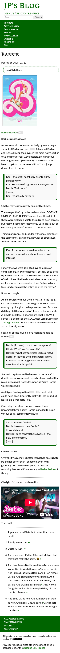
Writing (8, 39)
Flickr (21, 13)
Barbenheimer (9, 132)
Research (9, 42)
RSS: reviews (10, 629)
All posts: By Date (14, 618)
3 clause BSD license (34, 647)
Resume (33, 13)
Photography (11, 26)
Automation (11, 35)
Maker (7, 32)
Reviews (8, 23)
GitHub (9, 13)
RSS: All (8, 625)
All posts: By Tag (13, 622)
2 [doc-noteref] (42, 583)
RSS (6, 45)
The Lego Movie (10, 322)
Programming (11, 29)
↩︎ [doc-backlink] (15, 535)
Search (38, 17)
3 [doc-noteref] (43, 602)
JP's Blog (22, 6)
